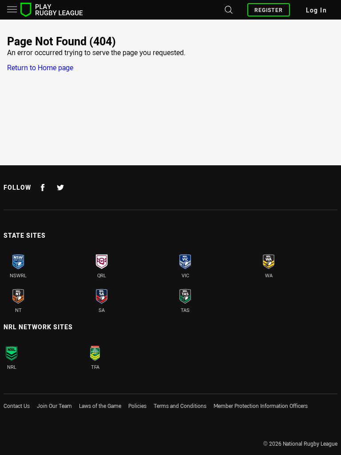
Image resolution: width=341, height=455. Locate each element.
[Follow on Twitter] (60, 188)
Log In (316, 10)
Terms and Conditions (180, 405)
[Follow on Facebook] (43, 188)
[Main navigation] (12, 10)
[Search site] (227, 9)
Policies (137, 405)
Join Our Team (54, 405)
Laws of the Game (100, 405)
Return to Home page (40, 68)
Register (268, 9)
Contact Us (17, 405)
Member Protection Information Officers (261, 405)
